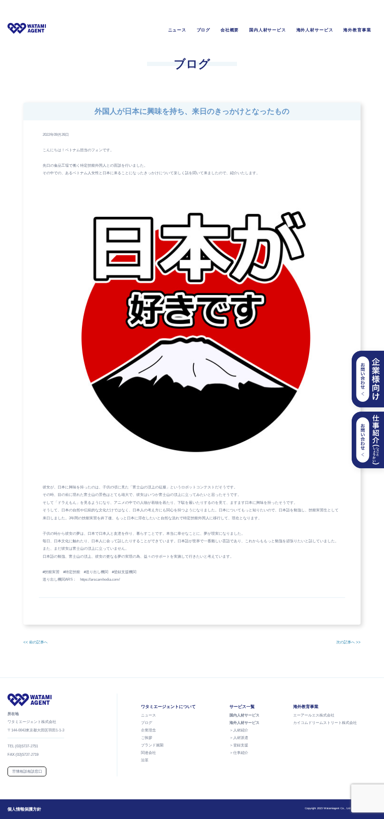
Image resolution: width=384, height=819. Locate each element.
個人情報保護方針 (24, 809)
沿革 (144, 760)
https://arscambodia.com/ (100, 579)
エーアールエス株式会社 (313, 715)
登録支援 (240, 745)
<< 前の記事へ (35, 642)
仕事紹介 (240, 753)
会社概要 (230, 30)
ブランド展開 (152, 745)
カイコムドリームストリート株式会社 (325, 723)
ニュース (177, 30)
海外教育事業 (357, 30)
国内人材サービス (267, 30)
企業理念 (148, 730)
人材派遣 (240, 738)
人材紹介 (240, 730)
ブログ (204, 30)
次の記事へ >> (348, 642)
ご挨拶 (146, 738)
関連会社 (148, 753)
